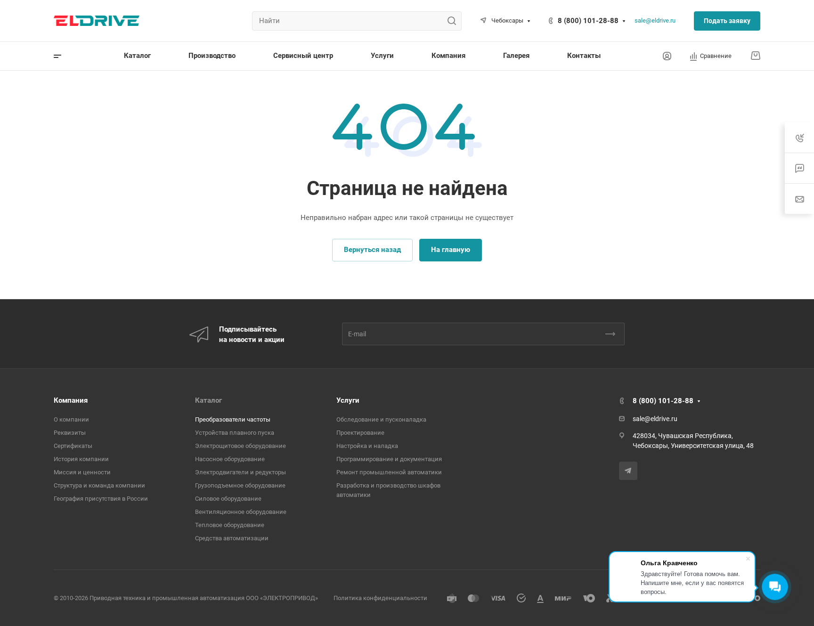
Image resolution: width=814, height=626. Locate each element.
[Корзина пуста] (755, 56)
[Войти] (667, 56)
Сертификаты (73, 445)
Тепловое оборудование (229, 524)
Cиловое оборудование (228, 498)
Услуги (347, 400)
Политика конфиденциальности (380, 598)
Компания (71, 400)
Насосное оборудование (230, 459)
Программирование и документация (389, 459)
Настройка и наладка (367, 445)
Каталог (208, 400)
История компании (81, 459)
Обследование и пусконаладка (381, 419)
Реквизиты (70, 432)
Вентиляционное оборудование (240, 511)
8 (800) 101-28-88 (588, 20)
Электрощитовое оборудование (240, 445)
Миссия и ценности (82, 472)
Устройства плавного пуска (234, 432)
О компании (71, 419)
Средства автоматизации (232, 538)
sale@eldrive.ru (655, 20)
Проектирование (360, 432)
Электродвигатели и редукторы (240, 472)
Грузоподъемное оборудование (240, 485)
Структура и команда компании (99, 485)
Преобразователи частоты (232, 419)
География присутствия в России (101, 498)
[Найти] (454, 21)
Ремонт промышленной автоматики (389, 472)
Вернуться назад (372, 249)
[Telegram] (628, 471)
